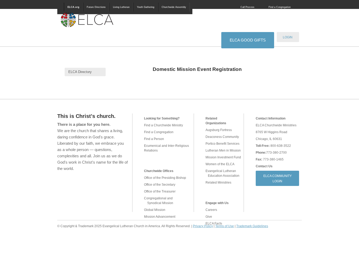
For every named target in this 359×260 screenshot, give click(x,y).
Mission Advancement (159, 217)
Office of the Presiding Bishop (165, 178)
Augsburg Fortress (219, 130)
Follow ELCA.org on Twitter (73, 182)
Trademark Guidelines (252, 226)
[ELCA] (87, 19)
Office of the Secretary (159, 184)
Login (288, 37)
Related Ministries (218, 182)
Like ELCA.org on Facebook (61, 182)
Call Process (247, 7)
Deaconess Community (222, 137)
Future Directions (96, 7)
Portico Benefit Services (222, 143)
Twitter (228, 7)
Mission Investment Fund (223, 157)
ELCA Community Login (277, 178)
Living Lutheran (121, 7)
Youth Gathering (145, 7)
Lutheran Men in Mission (223, 150)
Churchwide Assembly (174, 7)
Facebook (220, 7)
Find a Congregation (280, 7)
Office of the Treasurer (160, 191)
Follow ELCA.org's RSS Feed (85, 182)
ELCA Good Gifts (248, 40)
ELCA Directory (80, 72)
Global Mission (154, 210)
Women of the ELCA (220, 164)
